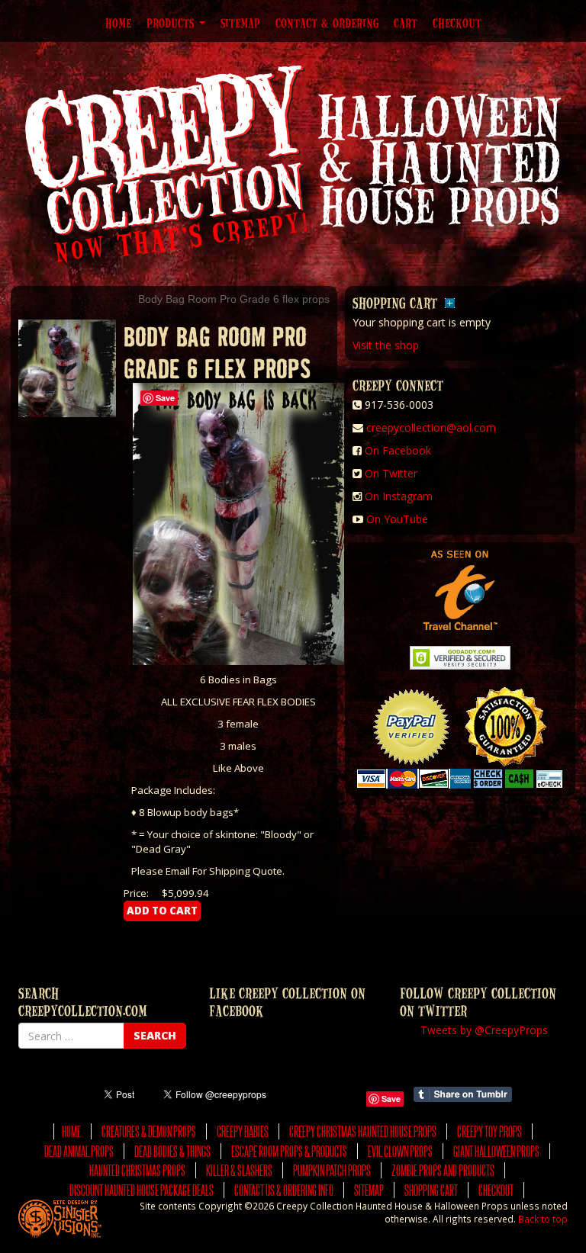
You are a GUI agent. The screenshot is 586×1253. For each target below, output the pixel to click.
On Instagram (399, 496)
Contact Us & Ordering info (283, 1190)
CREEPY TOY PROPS (489, 1131)
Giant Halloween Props (496, 1151)
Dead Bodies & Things (172, 1151)
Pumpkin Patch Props (332, 1170)
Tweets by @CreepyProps (484, 1030)
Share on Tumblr (463, 1094)
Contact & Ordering (326, 23)
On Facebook (398, 450)
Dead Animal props (79, 1151)
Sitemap (240, 23)
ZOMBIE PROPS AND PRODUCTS (442, 1170)
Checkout (457, 23)
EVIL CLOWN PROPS (400, 1151)
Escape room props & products (289, 1151)
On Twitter (391, 473)
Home (118, 23)
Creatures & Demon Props (148, 1131)
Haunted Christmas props (137, 1170)
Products (172, 23)
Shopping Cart (431, 1190)
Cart (405, 23)
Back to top (543, 1219)
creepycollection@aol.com (431, 427)
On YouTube (397, 519)
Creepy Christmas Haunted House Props (362, 1131)
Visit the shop (386, 345)
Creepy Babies (243, 1131)
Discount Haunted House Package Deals (141, 1190)
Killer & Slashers (239, 1170)
